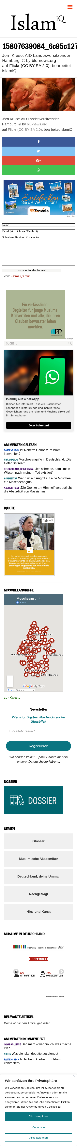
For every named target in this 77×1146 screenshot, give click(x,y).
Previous (15, 971)
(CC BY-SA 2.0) (35, 65)
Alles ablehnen (38, 1137)
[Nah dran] (74, 1076)
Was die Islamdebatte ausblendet (31, 1053)
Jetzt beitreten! (39, 425)
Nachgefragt (38, 894)
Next (60, 971)
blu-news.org (44, 60)
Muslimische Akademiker (38, 859)
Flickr (14, 65)
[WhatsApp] (38, 170)
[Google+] (38, 160)
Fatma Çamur (20, 276)
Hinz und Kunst (38, 912)
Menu (70, 5)
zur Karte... (12, 697)
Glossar (38, 841)
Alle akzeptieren (39, 1116)
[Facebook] (38, 142)
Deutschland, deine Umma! (38, 876)
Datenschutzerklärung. (44, 761)
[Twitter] (38, 151)
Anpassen (38, 1127)
